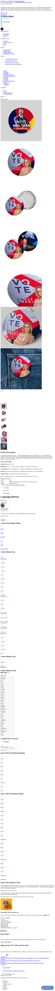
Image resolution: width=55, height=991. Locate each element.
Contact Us (35, 958)
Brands (5, 70)
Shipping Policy (18, 958)
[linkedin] (7, 955)
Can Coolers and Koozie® (9, 76)
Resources (3, 962)
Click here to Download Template (17, 485)
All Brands (5, 72)
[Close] (1, 937)
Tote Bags (5, 78)
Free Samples (23, 960)
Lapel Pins (5, 79)
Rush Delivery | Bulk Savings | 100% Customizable (12, 1)
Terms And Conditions (27, 958)
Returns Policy (29, 960)
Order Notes (3, 750)
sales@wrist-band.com (8, 970)
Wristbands (5, 73)
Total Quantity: (4, 921)
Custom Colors (6, 51)
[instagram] (5, 68)
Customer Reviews (7, 42)
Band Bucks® (38, 963)
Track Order (9, 960)
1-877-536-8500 (6, 918)
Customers (3, 959)
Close (2, 942)
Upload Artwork (7, 49)
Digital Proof (3, 747)
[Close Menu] (2, 30)
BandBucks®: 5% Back (8, 53)
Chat (3, 919)
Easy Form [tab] (6, 741)
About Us (5, 41)
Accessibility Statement (43, 958)
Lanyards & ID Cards (8, 74)
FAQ (4, 43)
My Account (6, 33)
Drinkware (5, 77)
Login (4, 36)
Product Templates (7, 52)
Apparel (5, 82)
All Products (6, 83)
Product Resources (21, 963)
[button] (27, 27)
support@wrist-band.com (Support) (13, 64)
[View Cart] (1, 25)
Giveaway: (6, 922)
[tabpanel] (27, 705)
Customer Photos (13, 963)
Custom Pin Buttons (8, 92)
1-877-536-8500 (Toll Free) (11, 59)
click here (28, 939)
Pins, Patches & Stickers (8, 81)
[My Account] (1, 23)
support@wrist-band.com (19, 970)
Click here (51, 887)
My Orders (5, 35)
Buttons (5, 91)
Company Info (4, 956)
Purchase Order (15, 960)
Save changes (8, 942)
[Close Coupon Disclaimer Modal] (1, 5)
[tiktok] (8, 68)
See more (3, 520)
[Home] (4, 90)
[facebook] (2, 68)
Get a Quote (3, 87)
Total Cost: (4, 923)
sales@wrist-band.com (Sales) (12, 62)
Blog (4, 45)
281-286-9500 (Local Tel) (11, 60)
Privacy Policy (11, 958)
